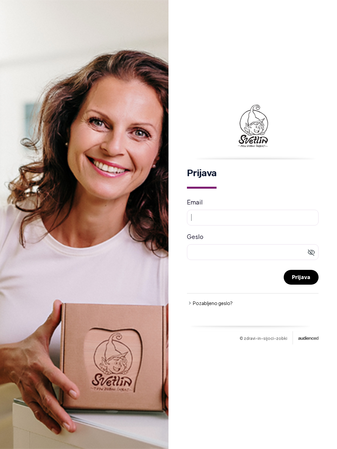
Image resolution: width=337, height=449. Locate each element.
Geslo (195, 236)
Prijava (301, 277)
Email (195, 202)
